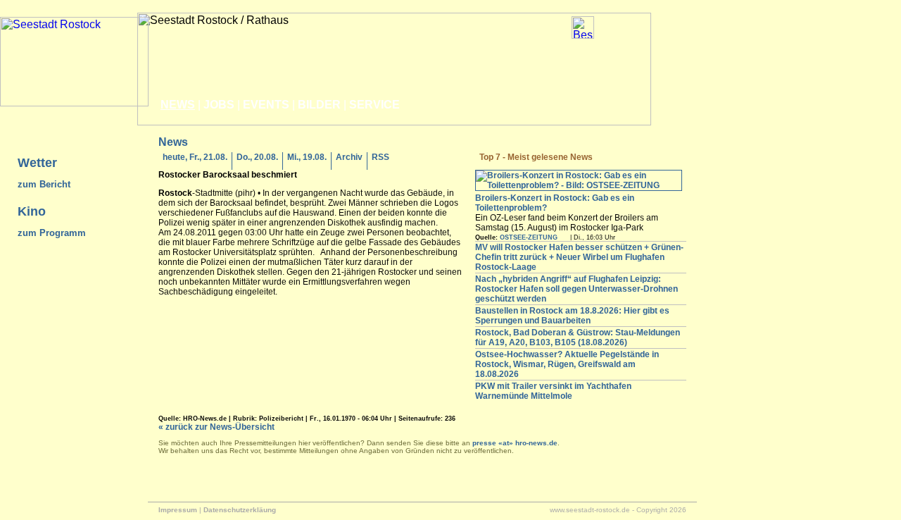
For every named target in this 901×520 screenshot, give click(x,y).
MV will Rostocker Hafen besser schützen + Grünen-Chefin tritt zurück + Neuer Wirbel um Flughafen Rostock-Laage (579, 257)
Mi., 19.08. (307, 157)
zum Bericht (44, 184)
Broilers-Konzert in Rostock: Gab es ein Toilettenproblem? (554, 203)
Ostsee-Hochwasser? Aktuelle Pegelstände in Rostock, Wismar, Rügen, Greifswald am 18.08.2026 (567, 364)
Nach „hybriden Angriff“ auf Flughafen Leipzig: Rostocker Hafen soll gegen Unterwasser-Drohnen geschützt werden (576, 289)
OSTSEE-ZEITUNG (528, 237)
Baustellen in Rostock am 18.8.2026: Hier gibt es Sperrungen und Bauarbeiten (572, 316)
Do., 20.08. (257, 157)
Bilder (319, 105)
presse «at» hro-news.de (514, 443)
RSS (380, 157)
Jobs (218, 105)
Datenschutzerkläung (239, 510)
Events (266, 105)
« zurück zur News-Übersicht (216, 427)
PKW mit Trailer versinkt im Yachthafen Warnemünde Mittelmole (553, 391)
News (177, 105)
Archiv (349, 157)
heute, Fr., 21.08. (195, 157)
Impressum (177, 510)
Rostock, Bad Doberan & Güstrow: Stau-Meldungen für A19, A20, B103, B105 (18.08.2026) (577, 337)
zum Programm (52, 233)
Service (374, 105)
